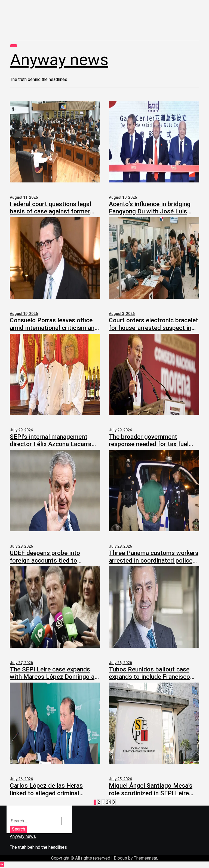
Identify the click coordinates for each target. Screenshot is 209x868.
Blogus (120, 858)
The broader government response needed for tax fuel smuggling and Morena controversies (149, 448)
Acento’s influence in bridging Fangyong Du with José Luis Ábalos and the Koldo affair (149, 211)
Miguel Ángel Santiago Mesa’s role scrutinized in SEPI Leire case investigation (150, 793)
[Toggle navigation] (13, 45)
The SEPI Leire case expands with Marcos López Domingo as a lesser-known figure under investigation (54, 680)
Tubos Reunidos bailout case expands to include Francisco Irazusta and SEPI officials (149, 677)
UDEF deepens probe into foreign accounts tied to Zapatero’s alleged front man (50, 560)
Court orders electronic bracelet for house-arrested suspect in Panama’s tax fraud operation (153, 328)
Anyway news (59, 59)
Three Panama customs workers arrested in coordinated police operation (153, 560)
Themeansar (145, 858)
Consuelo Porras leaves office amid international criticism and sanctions (54, 328)
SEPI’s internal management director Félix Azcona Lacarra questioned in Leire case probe (52, 444)
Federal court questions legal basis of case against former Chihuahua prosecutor (50, 211)
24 (108, 802)
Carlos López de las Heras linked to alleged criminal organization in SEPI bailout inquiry (48, 797)
